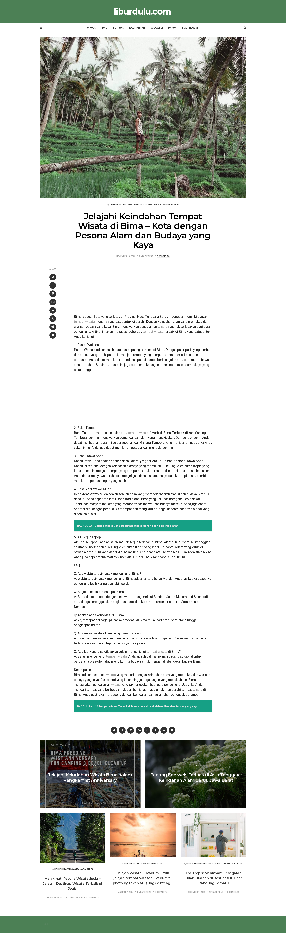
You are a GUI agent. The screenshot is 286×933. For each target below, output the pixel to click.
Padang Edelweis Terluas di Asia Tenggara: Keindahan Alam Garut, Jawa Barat (196, 777)
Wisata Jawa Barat (153, 864)
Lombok (118, 27)
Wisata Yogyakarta (82, 869)
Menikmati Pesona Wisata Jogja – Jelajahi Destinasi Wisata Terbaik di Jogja (72, 884)
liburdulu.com (142, 12)
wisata (162, 327)
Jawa (90, 27)
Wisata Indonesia (137, 205)
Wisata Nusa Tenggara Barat (163, 205)
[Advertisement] (143, 287)
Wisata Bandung (212, 864)
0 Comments (163, 256)
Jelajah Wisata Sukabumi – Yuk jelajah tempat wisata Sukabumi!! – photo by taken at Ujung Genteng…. (143, 878)
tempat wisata (84, 322)
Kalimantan (137, 27)
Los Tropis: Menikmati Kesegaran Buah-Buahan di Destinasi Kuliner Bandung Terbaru (213, 878)
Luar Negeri (190, 27)
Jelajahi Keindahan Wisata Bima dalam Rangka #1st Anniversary (90, 777)
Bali (104, 27)
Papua (172, 27)
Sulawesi (156, 27)
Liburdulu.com (117, 205)
